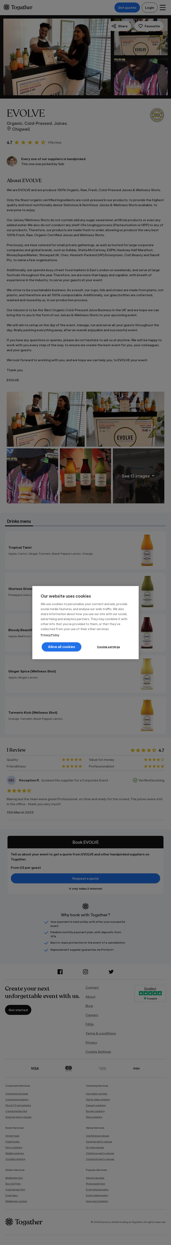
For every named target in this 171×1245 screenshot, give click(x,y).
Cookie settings (108, 646)
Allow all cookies (61, 646)
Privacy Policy (50, 634)
